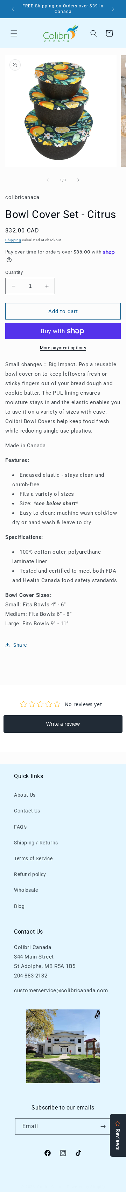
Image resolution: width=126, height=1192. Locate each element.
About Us (25, 795)
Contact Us (27, 811)
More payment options (63, 347)
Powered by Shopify (86, 1187)
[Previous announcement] (13, 9)
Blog (19, 906)
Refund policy (30, 874)
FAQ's (20, 827)
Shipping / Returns (36, 842)
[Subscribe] (103, 1126)
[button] (14, 33)
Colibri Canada (51, 1187)
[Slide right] (78, 179)
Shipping (13, 240)
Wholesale (26, 890)
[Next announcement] (113, 9)
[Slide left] (47, 179)
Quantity (14, 272)
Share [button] (20, 645)
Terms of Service (33, 858)
